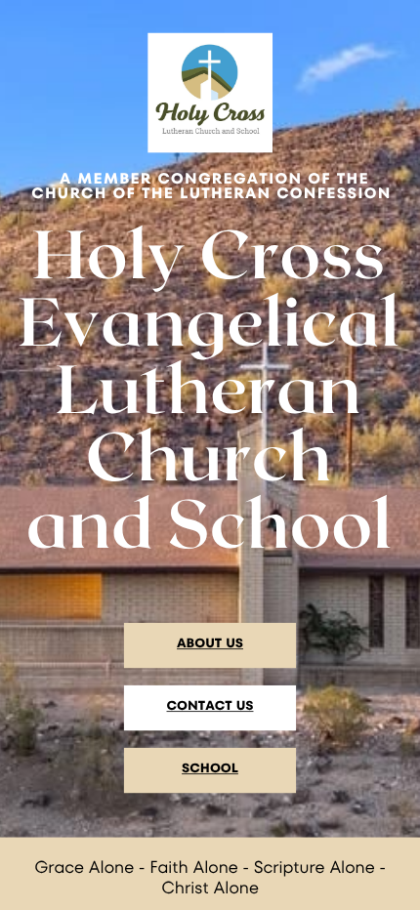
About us (210, 643)
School (210, 768)
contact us (210, 705)
